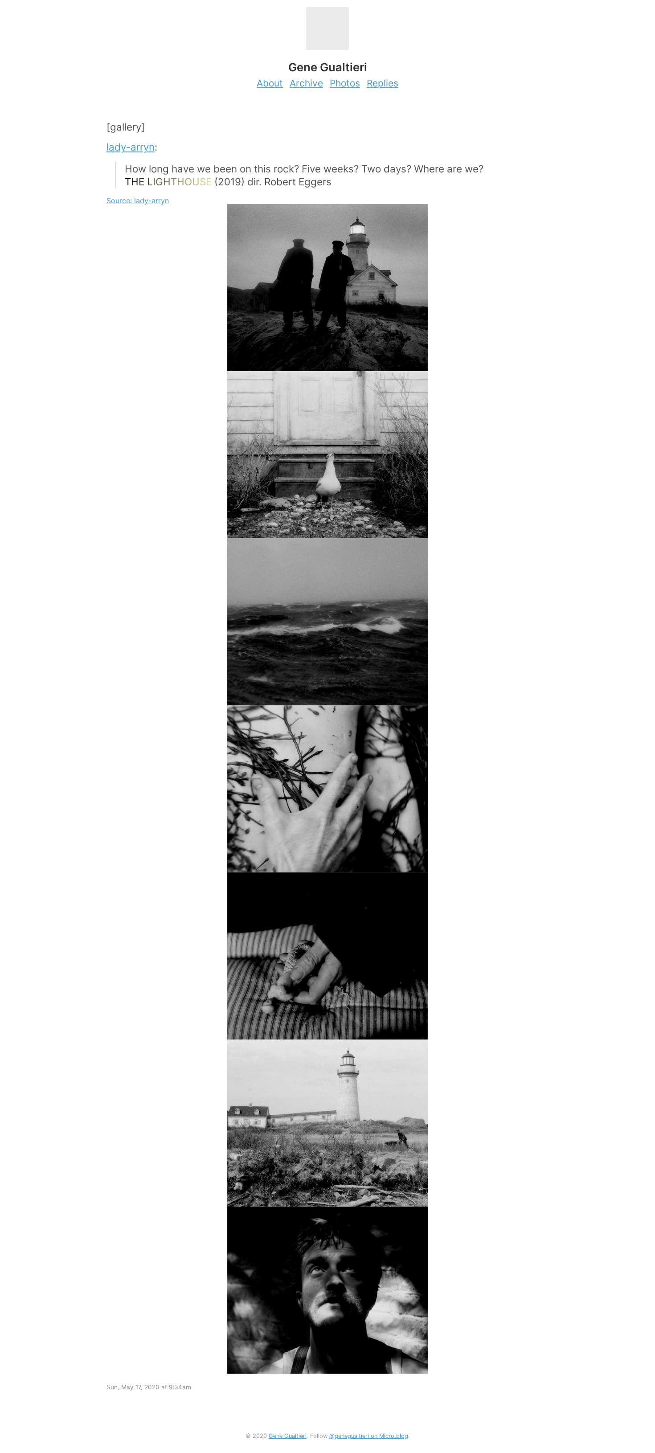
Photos (345, 83)
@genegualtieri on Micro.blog (368, 1436)
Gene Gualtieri (288, 1436)
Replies (382, 83)
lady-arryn (130, 147)
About (270, 83)
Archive (306, 83)
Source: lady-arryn (137, 200)
